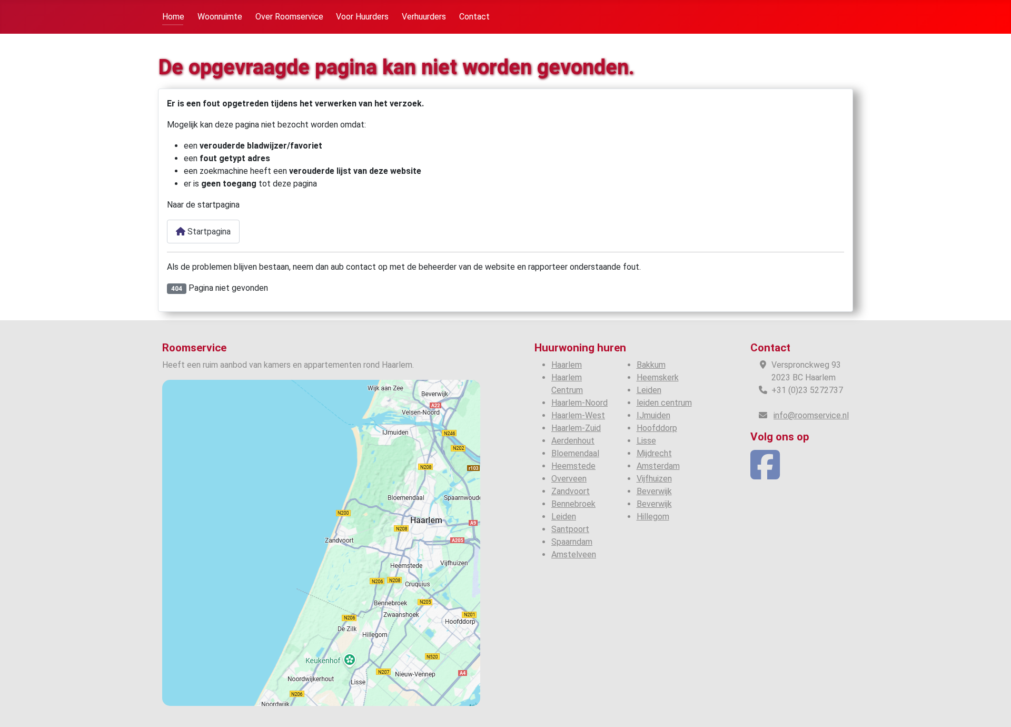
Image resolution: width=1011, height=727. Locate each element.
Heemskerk (658, 377)
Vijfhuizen (654, 479)
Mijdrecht (654, 453)
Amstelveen (573, 554)
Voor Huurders (362, 17)
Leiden (563, 517)
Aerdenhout (572, 441)
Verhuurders (424, 17)
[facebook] (765, 474)
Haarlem (566, 365)
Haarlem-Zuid (576, 428)
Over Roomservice (289, 17)
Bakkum (651, 365)
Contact (474, 17)
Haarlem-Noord (579, 403)
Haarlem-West (578, 415)
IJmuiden (653, 415)
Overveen (569, 479)
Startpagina (208, 232)
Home (173, 17)
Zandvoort (570, 491)
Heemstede (573, 466)
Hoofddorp (657, 428)
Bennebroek (573, 504)
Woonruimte (219, 17)
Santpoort (570, 529)
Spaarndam (571, 542)
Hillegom (653, 517)
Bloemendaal (575, 453)
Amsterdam (658, 466)
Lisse (646, 441)
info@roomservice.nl (811, 415)
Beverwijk (654, 491)
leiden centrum (664, 403)
